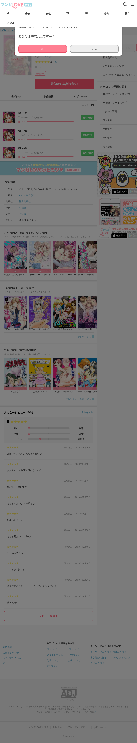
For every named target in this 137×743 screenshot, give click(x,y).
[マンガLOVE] (16, 5)
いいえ (94, 49)
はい (42, 49)
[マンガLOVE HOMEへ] (8, 13)
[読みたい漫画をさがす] (125, 4)
